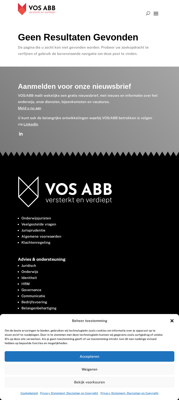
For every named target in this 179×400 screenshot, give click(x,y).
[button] (172, 320)
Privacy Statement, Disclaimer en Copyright (69, 393)
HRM (25, 284)
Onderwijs (29, 272)
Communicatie (33, 296)
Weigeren (89, 369)
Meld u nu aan (29, 108)
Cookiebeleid (29, 393)
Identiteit (29, 278)
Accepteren (89, 356)
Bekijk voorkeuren (89, 382)
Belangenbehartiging (38, 308)
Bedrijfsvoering (34, 302)
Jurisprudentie (33, 230)
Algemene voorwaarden (41, 236)
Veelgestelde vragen (38, 224)
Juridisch (28, 266)
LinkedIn (31, 124)
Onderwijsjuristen (36, 218)
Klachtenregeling (35, 242)
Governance (31, 290)
